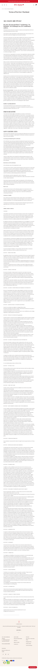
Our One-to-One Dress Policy (30, 639)
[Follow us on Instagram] (5, 654)
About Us (15, 640)
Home (3, 8)
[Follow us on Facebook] (3, 654)
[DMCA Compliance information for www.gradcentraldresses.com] (8, 662)
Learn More (28, 1)
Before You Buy (16, 642)
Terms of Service (29, 645)
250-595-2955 (7, 643)
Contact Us (16, 644)
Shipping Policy (28, 641)
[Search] (4, 5)
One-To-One (17, 128)
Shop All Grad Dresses (18, 638)
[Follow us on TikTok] (8, 654)
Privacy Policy (28, 643)
